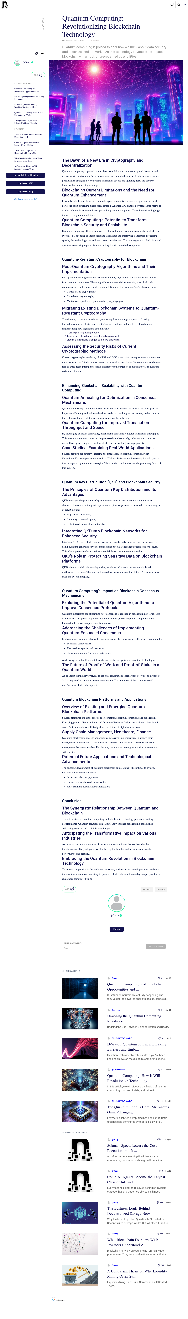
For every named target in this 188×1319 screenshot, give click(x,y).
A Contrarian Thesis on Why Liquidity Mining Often (26, 167)
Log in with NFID (25, 183)
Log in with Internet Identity (25, 175)
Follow (116, 929)
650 (36, 75)
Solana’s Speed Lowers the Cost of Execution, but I (28, 135)
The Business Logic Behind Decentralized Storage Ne (25, 151)
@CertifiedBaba (118, 1070)
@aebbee (116, 1010)
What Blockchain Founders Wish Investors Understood (28, 159)
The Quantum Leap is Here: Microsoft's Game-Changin (26, 121)
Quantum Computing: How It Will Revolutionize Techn (28, 113)
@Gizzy (27, 62)
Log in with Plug (25, 191)
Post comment (156, 946)
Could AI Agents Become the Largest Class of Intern (26, 143)
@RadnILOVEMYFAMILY (122, 1038)
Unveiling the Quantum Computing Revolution (29, 98)
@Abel (114, 978)
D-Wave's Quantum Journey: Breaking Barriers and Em (26, 106)
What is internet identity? (25, 199)
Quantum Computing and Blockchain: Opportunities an (26, 90)
